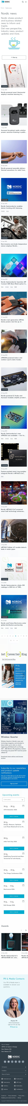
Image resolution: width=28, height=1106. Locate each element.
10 (10, 640)
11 (13, 640)
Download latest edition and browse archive (12, 757)
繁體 (16, 287)
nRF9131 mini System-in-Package (9, 1047)
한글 (7, 211)
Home (2, 8)
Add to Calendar (14, 816)
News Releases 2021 (6, 1051)
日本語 (3, 211)
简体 (2, 287)
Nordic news (9, 8)
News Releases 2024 (6, 1049)
